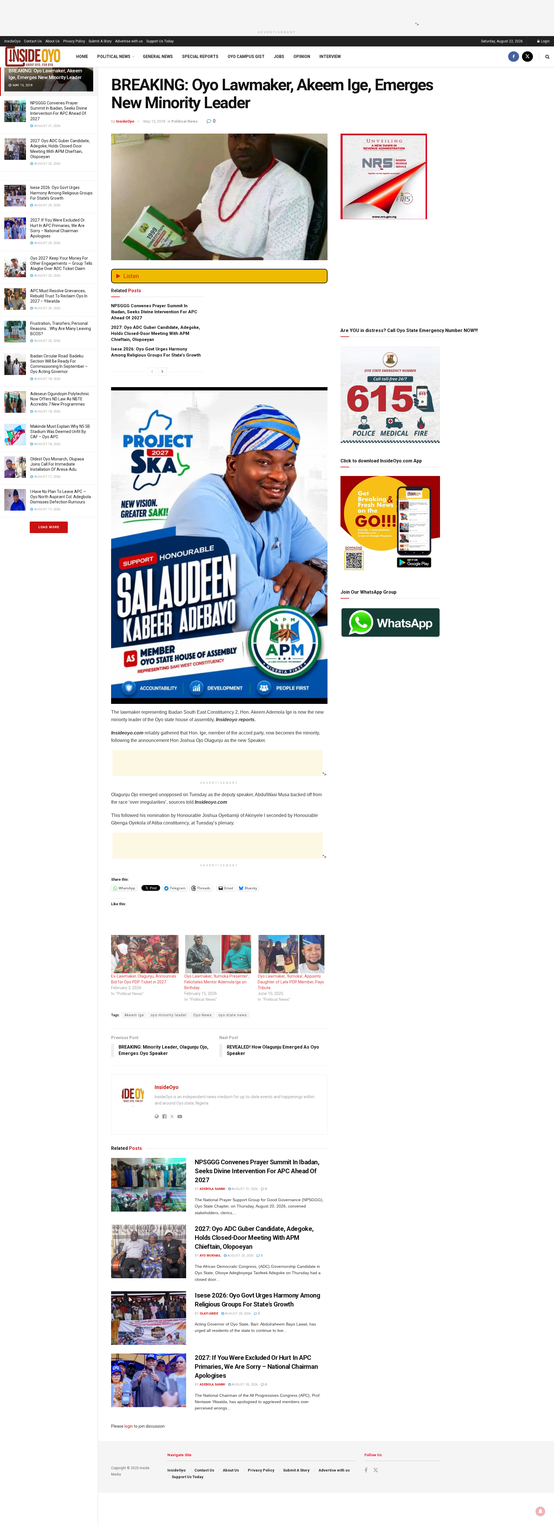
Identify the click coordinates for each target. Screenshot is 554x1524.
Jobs (279, 56)
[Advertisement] (275, 13)
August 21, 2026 (244, 1189)
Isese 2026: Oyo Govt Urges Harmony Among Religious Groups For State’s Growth (61, 192)
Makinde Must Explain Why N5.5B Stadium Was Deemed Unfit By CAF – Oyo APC (60, 431)
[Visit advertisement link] (219, 496)
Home (82, 56)
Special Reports (200, 56)
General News (158, 56)
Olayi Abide (209, 1313)
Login (545, 41)
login (128, 1426)
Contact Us (33, 41)
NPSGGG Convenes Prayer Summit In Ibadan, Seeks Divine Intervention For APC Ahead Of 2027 (154, 311)
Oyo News (202, 1015)
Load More (48, 527)
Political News (113, 56)
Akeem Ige (134, 1015)
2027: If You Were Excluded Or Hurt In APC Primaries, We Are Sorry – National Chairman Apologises (256, 1366)
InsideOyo (12, 41)
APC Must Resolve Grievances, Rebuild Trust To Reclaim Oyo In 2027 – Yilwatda (58, 295)
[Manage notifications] (540, 1511)
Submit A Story (100, 41)
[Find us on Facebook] (513, 56)
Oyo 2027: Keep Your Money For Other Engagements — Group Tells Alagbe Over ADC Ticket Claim (61, 263)
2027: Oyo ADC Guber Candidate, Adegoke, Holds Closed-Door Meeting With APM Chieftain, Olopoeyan (155, 333)
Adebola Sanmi (212, 1189)
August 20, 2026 (240, 1255)
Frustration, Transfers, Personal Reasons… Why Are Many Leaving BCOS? (60, 328)
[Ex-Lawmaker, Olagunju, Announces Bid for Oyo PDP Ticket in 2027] (145, 954)
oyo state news (232, 1015)
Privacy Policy (74, 41)
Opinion (301, 56)
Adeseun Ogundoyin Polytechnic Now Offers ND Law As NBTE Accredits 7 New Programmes (59, 398)
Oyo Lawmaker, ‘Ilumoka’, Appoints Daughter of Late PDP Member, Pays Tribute (291, 982)
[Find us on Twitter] (527, 56)
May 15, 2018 (154, 121)
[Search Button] (547, 56)
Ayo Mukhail (210, 1255)
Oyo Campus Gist (246, 56)
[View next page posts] (162, 372)
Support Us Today (160, 41)
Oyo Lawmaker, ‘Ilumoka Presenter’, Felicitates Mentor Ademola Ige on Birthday (216, 982)
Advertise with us (129, 41)
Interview (330, 56)
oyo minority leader (169, 1015)
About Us (52, 41)
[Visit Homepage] (32, 56)
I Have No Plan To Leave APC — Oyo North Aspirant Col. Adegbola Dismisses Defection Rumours (60, 496)
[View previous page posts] (152, 372)
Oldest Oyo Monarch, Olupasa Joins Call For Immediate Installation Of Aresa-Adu (57, 464)
